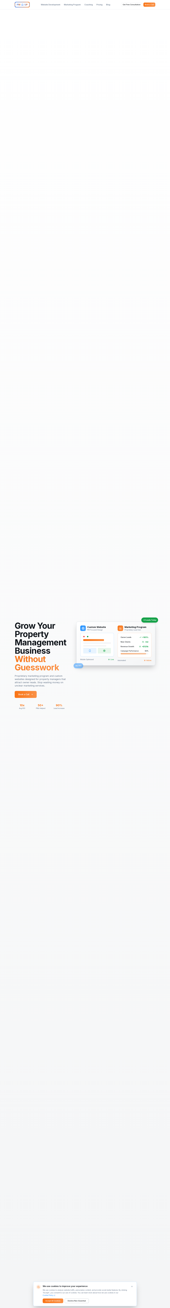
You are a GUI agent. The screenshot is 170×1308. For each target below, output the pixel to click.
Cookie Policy (48, 1295)
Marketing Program (72, 4)
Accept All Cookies (52, 1301)
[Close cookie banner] (132, 1286)
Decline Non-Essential (77, 1301)
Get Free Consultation (132, 5)
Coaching (88, 4)
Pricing (99, 4)
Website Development (50, 4)
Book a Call (149, 5)
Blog (108, 4)
